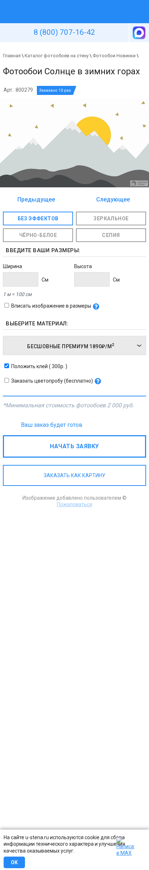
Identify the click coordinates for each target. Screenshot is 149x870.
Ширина (12, 266)
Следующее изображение (111, 200)
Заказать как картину (74, 475)
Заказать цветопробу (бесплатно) (52, 381)
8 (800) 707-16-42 (64, 32)
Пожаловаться (74, 504)
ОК (14, 862)
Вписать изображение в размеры (51, 306)
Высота (83, 266)
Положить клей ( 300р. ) (39, 366)
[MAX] (138, 32)
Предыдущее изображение (36, 200)
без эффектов (38, 218)
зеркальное (110, 218)
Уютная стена (57, 3)
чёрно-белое (38, 235)
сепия (111, 235)
